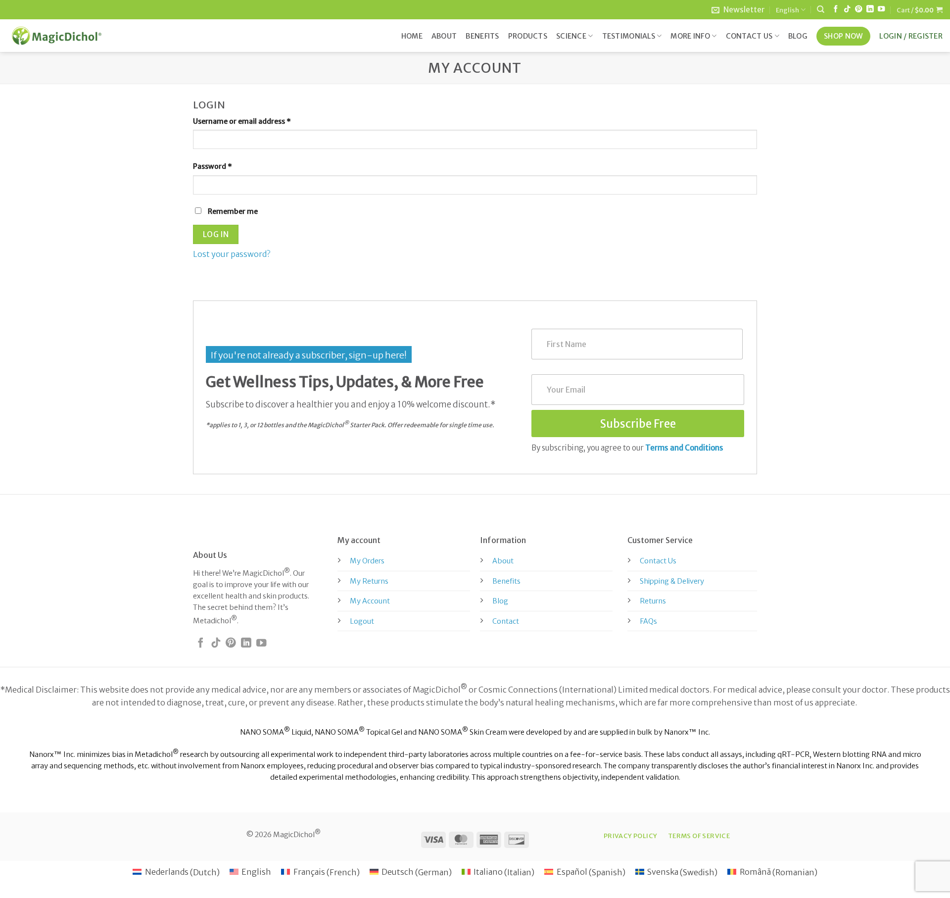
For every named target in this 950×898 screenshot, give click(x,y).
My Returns (369, 581)
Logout (362, 621)
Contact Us (749, 36)
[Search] (820, 9)
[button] (738, 9)
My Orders (367, 560)
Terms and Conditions (684, 447)
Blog (798, 36)
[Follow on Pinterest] (858, 9)
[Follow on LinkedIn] (869, 9)
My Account (370, 601)
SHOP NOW (843, 36)
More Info (690, 36)
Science (571, 36)
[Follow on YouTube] (881, 9)
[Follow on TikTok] (847, 9)
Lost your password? (231, 254)
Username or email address (257, 121)
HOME (412, 36)
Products (527, 36)
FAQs (648, 621)
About (444, 36)
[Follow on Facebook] (835, 9)
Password (228, 166)
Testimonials (628, 36)
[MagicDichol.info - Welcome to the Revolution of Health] (56, 35)
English (787, 10)
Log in (216, 234)
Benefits (482, 36)
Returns (653, 601)
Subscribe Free (638, 424)
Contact (505, 621)
